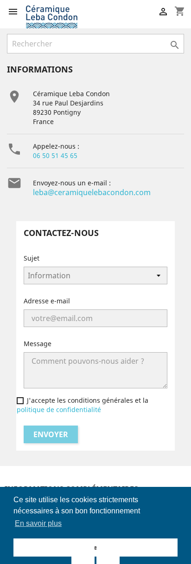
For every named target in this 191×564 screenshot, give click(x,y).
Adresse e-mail (47, 300)
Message (37, 343)
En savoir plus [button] (38, 523)
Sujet (31, 258)
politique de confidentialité (59, 409)
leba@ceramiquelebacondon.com (92, 192)
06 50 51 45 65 (55, 155)
